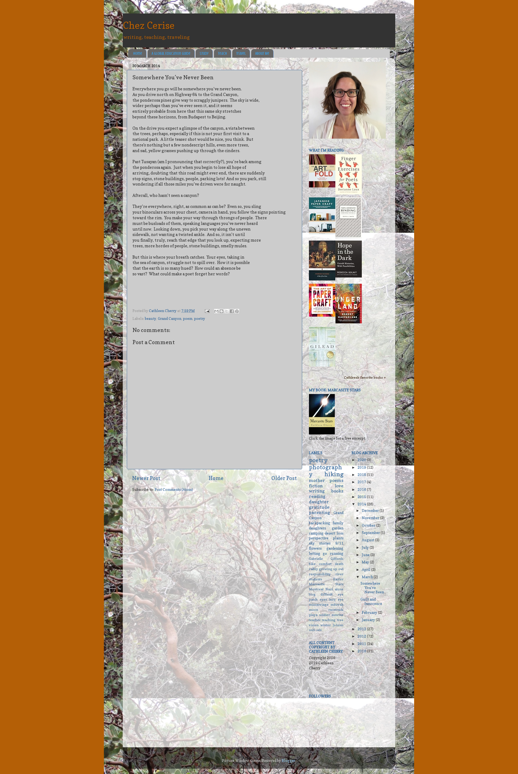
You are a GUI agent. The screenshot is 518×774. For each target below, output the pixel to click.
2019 (362, 467)
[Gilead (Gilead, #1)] (322, 365)
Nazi (329, 589)
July (366, 547)
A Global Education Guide (171, 53)
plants (338, 538)
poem (187, 318)
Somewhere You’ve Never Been (372, 587)
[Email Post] (206, 311)
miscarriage (319, 604)
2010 (362, 651)
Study (204, 53)
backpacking (319, 523)
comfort (325, 564)
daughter (319, 501)
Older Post (284, 478)
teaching (329, 620)
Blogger (288, 760)
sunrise (337, 615)
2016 (362, 489)
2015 (362, 497)
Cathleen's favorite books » (365, 377)
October (369, 525)
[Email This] (216, 311)
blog (312, 594)
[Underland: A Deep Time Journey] (348, 322)
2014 (362, 504)
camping (316, 533)
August (368, 540)
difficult (327, 594)
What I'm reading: (326, 150)
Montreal (316, 589)
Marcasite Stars (326, 584)
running (336, 553)
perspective (318, 538)
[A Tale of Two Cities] (322, 279)
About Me (262, 53)
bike (312, 564)
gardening (334, 548)
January (369, 620)
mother (317, 480)
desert (330, 533)
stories (324, 543)
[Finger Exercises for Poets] (348, 193)
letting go (318, 553)
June (366, 555)
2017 (362, 482)
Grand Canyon (169, 318)
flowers (315, 548)
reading (317, 496)
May (366, 562)
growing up (328, 569)
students (315, 579)
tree (340, 620)
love (339, 485)
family (338, 523)
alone (339, 589)
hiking (333, 474)
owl (340, 569)
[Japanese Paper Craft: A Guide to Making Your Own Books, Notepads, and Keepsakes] (322, 233)
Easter (338, 579)
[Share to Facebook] (231, 311)
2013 (362, 629)
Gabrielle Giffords (326, 559)
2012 (362, 636)
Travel (241, 53)
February (370, 612)
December (371, 510)
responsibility (320, 574)
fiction (316, 485)
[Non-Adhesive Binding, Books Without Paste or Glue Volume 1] (348, 237)
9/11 (339, 543)
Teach (222, 53)
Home (137, 53)
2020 (362, 460)
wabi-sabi (315, 630)
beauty (150, 318)
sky (312, 543)
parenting (319, 512)
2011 (362, 644)
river (339, 574)
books (337, 491)
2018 (362, 474)
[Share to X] (226, 311)
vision (314, 625)
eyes (323, 599)
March (368, 577)
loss (340, 533)
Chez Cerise (149, 25)
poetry (199, 318)
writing (317, 491)
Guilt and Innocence (371, 601)
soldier (324, 615)
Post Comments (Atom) (174, 489)
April (366, 569)
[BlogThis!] (221, 311)
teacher (315, 620)
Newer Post (146, 478)
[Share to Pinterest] (237, 311)
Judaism (338, 625)
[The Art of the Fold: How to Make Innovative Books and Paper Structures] (322, 186)
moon (313, 610)
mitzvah (336, 604)
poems (336, 480)
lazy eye (336, 599)
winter (326, 625)
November (371, 518)
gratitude (319, 507)
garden (337, 528)
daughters (317, 528)
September (371, 532)
